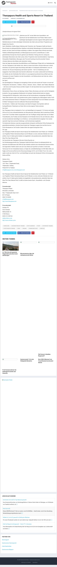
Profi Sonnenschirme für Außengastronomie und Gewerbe (9, 371)
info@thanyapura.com (8, 170)
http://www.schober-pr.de (9, 220)
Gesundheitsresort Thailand (18, 225)
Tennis (18, 228)
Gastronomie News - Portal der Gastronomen (30, 559)
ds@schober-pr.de (7, 218)
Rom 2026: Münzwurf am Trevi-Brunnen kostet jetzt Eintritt (45, 361)
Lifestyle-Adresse (31, 225)
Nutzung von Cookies (26, 562)
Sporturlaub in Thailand (9, 228)
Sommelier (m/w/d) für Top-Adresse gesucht (14, 500)
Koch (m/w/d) (6, 508)
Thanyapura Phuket (33, 228)
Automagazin (5, 540)
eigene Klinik (6, 225)
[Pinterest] (32, 22)
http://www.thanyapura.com (9, 201)
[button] (50, 3)
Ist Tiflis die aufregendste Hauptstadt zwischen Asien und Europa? (10, 254)
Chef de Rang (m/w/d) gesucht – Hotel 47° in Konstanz (17, 524)
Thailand (24, 228)
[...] (16, 504)
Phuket (38, 225)
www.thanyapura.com (19, 170)
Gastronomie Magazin (7, 549)
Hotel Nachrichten (6, 546)
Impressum (35, 562)
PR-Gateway (5, 18)
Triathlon (42, 228)
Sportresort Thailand (48, 225)
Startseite (4, 10)
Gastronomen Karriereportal (9, 543)
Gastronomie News (13, 10)
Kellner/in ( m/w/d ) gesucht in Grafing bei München (16, 517)
